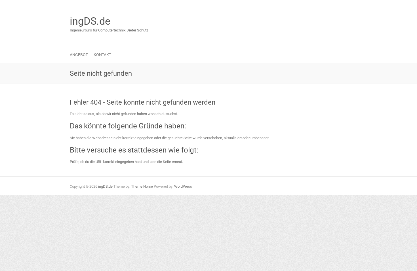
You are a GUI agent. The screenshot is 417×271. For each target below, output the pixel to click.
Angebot (79, 54)
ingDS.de (90, 21)
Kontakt (102, 54)
